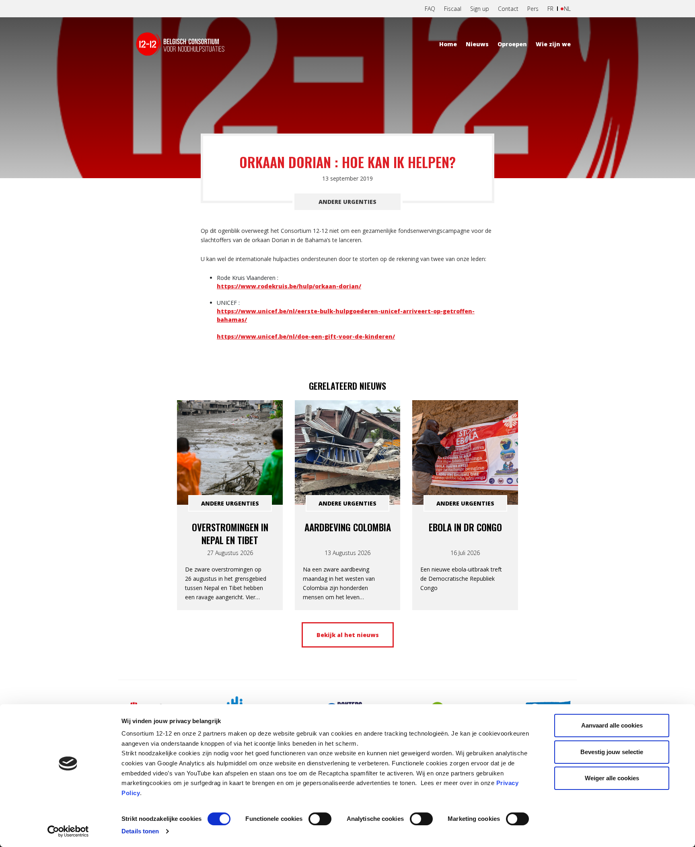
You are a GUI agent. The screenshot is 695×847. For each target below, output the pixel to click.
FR (550, 8)
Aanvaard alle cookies (612, 725)
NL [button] (567, 8)
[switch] (319, 818)
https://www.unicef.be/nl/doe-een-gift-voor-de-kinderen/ (306, 336)
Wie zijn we (553, 44)
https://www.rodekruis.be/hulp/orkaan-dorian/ (289, 286)
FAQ (430, 8)
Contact (508, 8)
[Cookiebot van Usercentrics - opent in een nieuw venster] (68, 831)
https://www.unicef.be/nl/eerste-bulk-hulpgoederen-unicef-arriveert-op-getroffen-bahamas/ (346, 315)
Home (448, 44)
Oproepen (512, 44)
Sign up (479, 8)
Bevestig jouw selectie (611, 751)
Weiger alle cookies (612, 778)
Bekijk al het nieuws (348, 635)
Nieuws (477, 44)
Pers (533, 8)
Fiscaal (452, 8)
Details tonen (140, 831)
